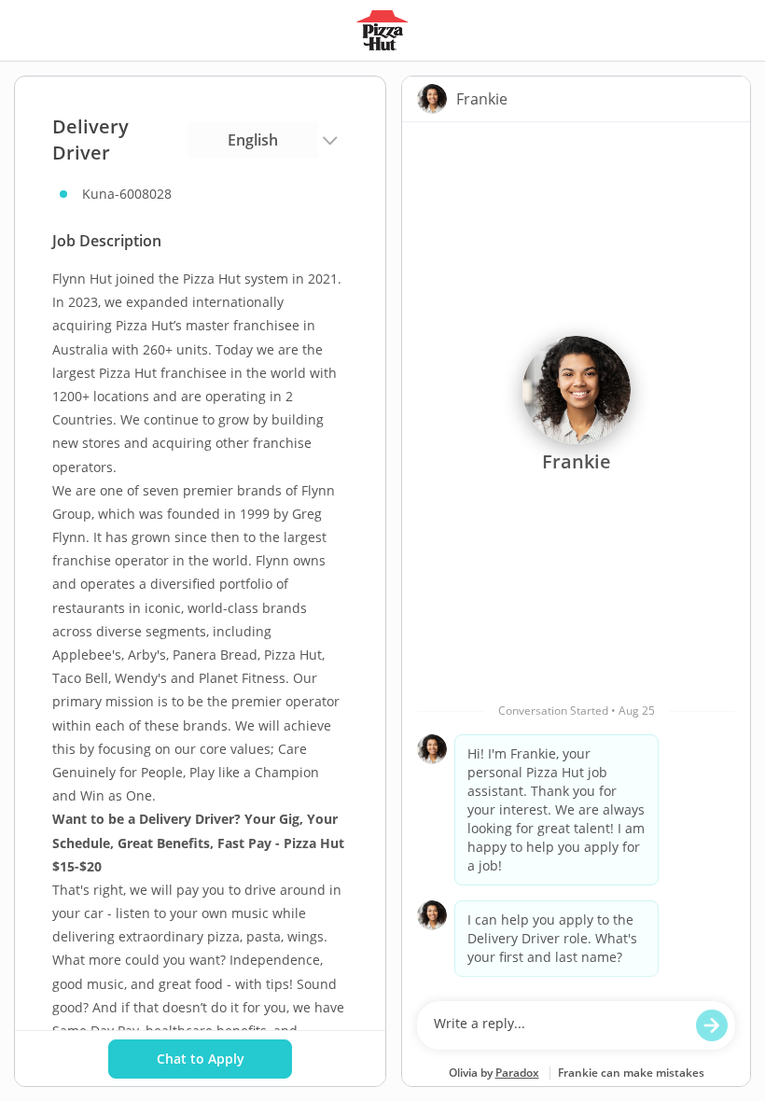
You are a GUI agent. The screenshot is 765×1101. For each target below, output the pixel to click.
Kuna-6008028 (127, 193)
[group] (576, 557)
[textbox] (558, 1025)
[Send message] (712, 1025)
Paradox (517, 1072)
